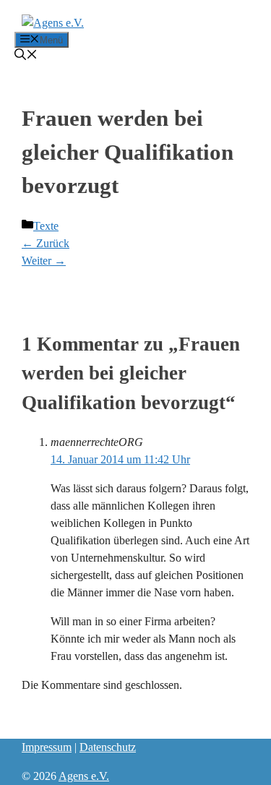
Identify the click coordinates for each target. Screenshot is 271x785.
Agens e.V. (84, 776)
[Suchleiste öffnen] (26, 56)
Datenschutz (107, 747)
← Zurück (45, 243)
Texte (46, 226)
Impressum (47, 747)
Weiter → (44, 260)
